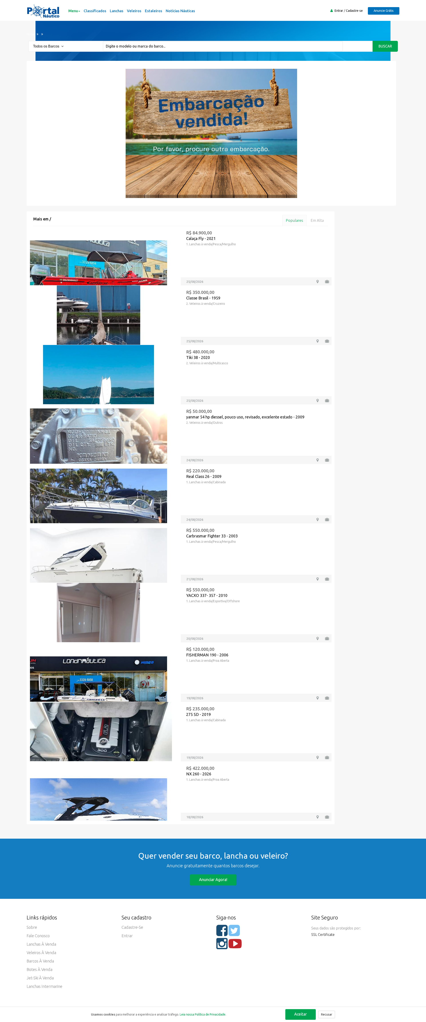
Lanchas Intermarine (44, 986)
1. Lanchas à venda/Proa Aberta (207, 660)
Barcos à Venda (40, 961)
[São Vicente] (317, 519)
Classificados (95, 11)
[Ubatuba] (317, 400)
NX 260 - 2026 (198, 774)
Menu (73, 11)
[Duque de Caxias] (317, 460)
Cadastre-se (354, 10)
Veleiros (134, 11)
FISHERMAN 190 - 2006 (207, 655)
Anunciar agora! (213, 879)
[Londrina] (317, 281)
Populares (294, 220)
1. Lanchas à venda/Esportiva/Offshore (213, 601)
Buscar (385, 46)
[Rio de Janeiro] (317, 638)
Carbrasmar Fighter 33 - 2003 (212, 536)
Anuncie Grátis (384, 10)
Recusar (326, 1014)
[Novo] (327, 817)
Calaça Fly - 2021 (201, 238)
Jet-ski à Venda (40, 978)
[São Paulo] (317, 579)
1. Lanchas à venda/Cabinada (206, 482)
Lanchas (116, 11)
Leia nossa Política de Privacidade (202, 1014)
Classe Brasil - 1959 (203, 298)
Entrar (339, 10)
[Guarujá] (317, 341)
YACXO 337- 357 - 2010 (206, 595)
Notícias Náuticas (180, 11)
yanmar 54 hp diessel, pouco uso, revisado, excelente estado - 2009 (245, 417)
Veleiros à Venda (41, 952)
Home (31, 34)
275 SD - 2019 (198, 714)
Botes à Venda (39, 969)
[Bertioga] (317, 757)
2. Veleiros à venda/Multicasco (207, 363)
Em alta (317, 220)
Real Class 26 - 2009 (203, 476)
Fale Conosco (38, 935)
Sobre (32, 927)
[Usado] (327, 281)
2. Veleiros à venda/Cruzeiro (205, 303)
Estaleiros (153, 11)
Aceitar (300, 1014)
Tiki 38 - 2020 (198, 357)
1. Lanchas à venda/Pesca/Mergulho (211, 244)
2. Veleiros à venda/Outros (204, 422)
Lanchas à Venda (41, 944)
